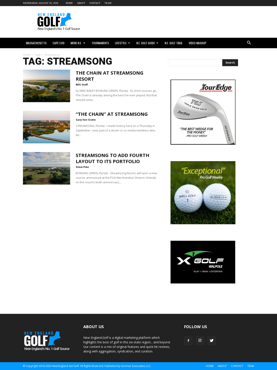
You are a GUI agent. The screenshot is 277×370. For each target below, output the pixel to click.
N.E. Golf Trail (174, 43)
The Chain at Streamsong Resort (109, 75)
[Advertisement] (175, 22)
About (81, 3)
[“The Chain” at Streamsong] (46, 127)
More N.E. (76, 43)
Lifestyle (121, 43)
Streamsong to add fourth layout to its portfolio (112, 158)
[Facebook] (188, 340)
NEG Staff (82, 84)
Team (108, 3)
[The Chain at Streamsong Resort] (46, 86)
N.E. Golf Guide (145, 43)
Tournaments (100, 43)
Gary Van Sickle (86, 119)
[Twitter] (211, 340)
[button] (249, 43)
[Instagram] (200, 340)
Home (69, 3)
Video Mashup (197, 43)
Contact (94, 3)
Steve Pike (82, 167)
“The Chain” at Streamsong (112, 114)
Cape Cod (58, 43)
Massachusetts (36, 43)
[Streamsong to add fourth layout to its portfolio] (46, 168)
